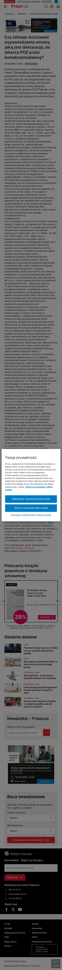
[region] (31, 485)
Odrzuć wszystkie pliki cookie (31, 507)
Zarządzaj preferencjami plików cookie (31, 514)
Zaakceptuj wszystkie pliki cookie (31, 498)
